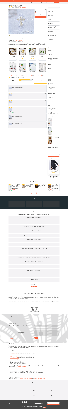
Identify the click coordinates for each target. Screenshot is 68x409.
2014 (34, 397)
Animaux (49, 20)
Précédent (37, 9)
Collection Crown (50, 51)
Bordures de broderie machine (13, 355)
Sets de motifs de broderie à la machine (52, 108)
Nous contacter (34, 286)
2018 (16, 395)
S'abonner (53, 156)
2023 (34, 392)
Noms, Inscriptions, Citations (51, 87)
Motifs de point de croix (51, 50)
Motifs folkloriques (50, 67)
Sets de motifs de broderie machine (14, 357)
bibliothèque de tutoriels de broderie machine (39, 378)
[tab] (12, 77)
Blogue (37, 2)
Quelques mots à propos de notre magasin (34, 217)
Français (52, 0)
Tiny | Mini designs (50, 112)
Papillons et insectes (50, 42)
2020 (34, 393)
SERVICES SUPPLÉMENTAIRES (51, 15)
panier (59, 0)
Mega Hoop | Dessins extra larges (52, 84)
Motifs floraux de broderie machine (14, 353)
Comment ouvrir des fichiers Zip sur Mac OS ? (34, 230)
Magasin (9, 7)
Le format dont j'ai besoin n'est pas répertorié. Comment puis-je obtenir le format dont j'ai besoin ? (34, 257)
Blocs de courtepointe (50, 101)
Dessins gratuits (32, 2)
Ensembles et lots (50, 12)
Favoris (15, 0)
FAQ (39, 2)
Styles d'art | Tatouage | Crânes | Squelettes (53, 26)
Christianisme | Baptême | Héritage (15, 7)
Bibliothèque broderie (44, 2)
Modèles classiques (50, 46)
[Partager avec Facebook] (37, 14)
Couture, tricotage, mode (51, 109)
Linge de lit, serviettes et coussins (52, 35)
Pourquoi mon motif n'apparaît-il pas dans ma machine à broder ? (34, 252)
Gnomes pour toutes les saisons (52, 72)
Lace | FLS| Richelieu (50, 83)
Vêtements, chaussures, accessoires (52, 47)
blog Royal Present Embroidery (22, 378)
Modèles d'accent (50, 28)
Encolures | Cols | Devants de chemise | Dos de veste (53, 90)
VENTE (49, 105)
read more (13, 189)
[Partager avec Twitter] (39, 14)
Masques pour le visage (51, 63)
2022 (51, 392)
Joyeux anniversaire (50, 31)
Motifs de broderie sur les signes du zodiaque (53, 113)
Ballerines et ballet (50, 34)
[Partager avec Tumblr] (40, 14)
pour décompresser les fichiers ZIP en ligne (21, 366)
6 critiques (14, 6)
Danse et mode (50, 54)
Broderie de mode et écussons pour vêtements (52, 61)
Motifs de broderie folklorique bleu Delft (53, 58)
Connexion (11, 0)
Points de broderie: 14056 (19, 40)
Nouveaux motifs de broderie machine (14, 358)
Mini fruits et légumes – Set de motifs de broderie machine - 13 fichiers (42, 72)
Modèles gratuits (50, 68)
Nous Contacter (57, 2)
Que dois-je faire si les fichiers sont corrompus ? (34, 239)
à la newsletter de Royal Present (51, 153)
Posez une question (18, 6)
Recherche (54, 7)
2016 (51, 395)
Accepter (44, 407)
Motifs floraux (49, 64)
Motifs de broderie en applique (51, 27)
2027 (16, 390)
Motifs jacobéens (50, 79)
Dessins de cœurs (50, 76)
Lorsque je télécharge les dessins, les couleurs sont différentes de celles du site (34, 248)
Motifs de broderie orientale (51, 93)
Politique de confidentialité (34, 274)
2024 (16, 392)
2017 (34, 395)
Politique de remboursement (34, 279)
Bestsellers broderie (50, 11)
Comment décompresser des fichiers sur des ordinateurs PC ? (34, 226)
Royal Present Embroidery (13, 2)
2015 (16, 397)
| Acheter (12, 59)
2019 (51, 393)
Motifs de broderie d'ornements (52, 92)
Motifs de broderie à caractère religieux (52, 104)
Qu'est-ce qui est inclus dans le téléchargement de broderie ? (34, 235)
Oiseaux (49, 38)
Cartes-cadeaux (50, 71)
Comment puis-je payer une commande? (34, 221)
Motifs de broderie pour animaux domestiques (53, 100)
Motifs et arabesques (50, 23)
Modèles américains (50, 30)
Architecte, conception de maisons (52, 24)
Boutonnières (49, 43)
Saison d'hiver (49, 16)
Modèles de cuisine (50, 80)
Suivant (44, 9)
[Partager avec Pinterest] (36, 14)
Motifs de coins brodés (12, 356)
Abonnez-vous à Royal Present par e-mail (52, 401)
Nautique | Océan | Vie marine (51, 88)
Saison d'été (49, 19)
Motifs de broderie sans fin (51, 59)
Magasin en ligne (27, 2)
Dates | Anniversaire (50, 55)
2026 (34, 390)
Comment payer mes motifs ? (34, 266)
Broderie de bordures (50, 39)
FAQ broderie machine (29, 378)
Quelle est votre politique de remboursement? (34, 243)
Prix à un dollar (50, 96)
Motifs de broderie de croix (23, 7)
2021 (16, 393)
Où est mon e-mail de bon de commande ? (34, 270)
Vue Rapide (13, 51)
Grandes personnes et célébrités (52, 75)
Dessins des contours (50, 97)
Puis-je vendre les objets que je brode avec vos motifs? (34, 261)
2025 (51, 390)
